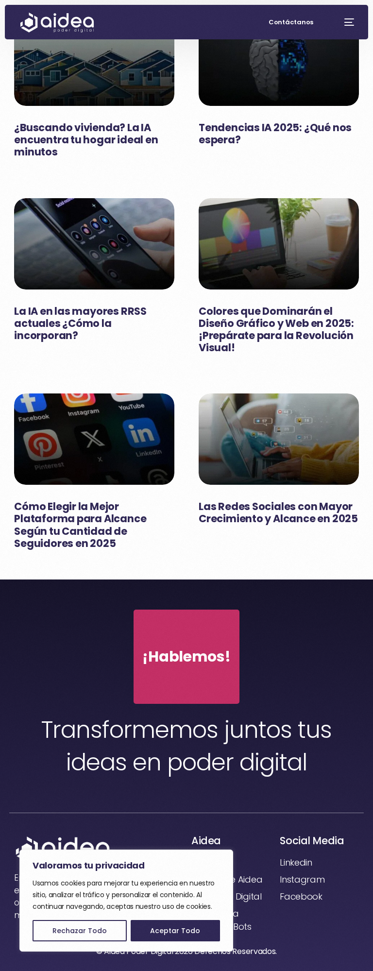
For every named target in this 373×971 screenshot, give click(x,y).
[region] (126, 901)
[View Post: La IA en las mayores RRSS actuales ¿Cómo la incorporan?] (94, 244)
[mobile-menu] (344, 22)
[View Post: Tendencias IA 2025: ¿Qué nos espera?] (279, 60)
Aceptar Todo (175, 931)
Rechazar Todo (79, 931)
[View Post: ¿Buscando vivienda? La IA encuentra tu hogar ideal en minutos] (94, 60)
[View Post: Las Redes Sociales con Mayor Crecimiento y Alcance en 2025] (279, 439)
